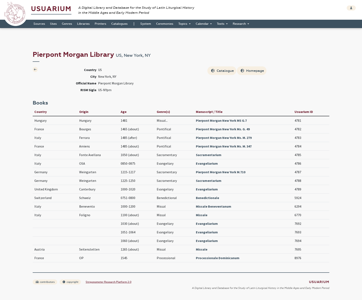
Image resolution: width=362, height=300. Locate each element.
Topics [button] (183, 24)
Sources (39, 24)
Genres (67, 24)
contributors (47, 282)
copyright (72, 282)
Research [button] (240, 24)
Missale (201, 215)
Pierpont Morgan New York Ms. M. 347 (224, 146)
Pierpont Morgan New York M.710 (220, 172)
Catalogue (225, 71)
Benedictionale (207, 198)
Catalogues (119, 24)
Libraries (83, 24)
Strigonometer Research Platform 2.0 (108, 282)
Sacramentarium (208, 155)
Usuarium (51, 9)
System (145, 24)
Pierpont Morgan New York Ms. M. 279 (224, 138)
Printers (100, 24)
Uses (53, 24)
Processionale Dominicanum (217, 258)
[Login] (351, 7)
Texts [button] (221, 24)
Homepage (254, 71)
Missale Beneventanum (213, 206)
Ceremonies (164, 24)
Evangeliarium (207, 163)
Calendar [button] (202, 24)
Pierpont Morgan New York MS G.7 (221, 120)
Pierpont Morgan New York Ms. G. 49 (223, 129)
